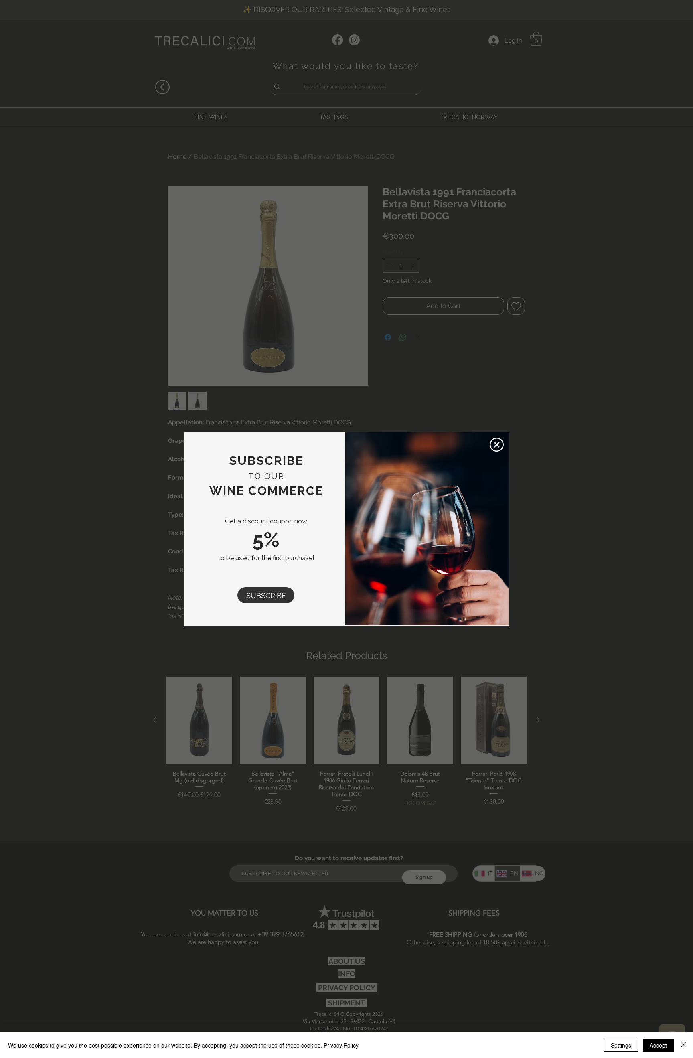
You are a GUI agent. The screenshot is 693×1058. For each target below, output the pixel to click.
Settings (621, 1045)
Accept (658, 1045)
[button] (265, 595)
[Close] (683, 1045)
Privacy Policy (341, 1045)
